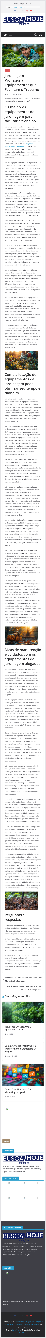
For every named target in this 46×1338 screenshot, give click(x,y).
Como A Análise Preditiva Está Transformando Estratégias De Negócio (21, 1048)
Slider (7, 70)
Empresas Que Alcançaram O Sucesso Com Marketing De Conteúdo (23, 979)
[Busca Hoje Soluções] (23, 1156)
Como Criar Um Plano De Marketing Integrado (18, 1091)
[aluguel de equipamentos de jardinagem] (21, 628)
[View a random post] (41, 34)
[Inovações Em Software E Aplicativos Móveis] (23, 1003)
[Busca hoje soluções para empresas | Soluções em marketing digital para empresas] (5, 34)
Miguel (20, 94)
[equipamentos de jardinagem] (21, 893)
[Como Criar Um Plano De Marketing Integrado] (23, 1065)
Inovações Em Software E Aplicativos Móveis (18, 1028)
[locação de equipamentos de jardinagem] (21, 353)
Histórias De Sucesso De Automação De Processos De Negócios (24, 988)
